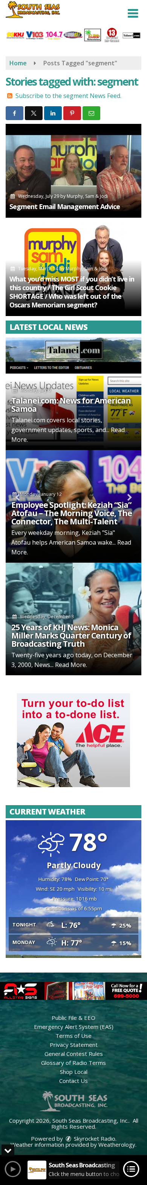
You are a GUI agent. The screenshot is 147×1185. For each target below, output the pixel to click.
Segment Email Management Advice (64, 206)
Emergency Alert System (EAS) (73, 1026)
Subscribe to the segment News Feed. (68, 96)
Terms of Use (73, 1035)
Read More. (71, 665)
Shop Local (73, 1071)
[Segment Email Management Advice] (73, 171)
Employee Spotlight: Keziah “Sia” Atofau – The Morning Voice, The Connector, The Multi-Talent (71, 513)
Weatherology (116, 1144)
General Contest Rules (73, 1053)
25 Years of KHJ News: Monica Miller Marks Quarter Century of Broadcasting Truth (71, 635)
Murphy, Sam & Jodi (87, 196)
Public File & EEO (73, 1017)
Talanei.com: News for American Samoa (71, 404)
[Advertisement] (73, 740)
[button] (132, 14)
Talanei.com (28, 420)
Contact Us (73, 1080)
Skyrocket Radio (93, 1138)
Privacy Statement (74, 1044)
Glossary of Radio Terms (73, 1062)
